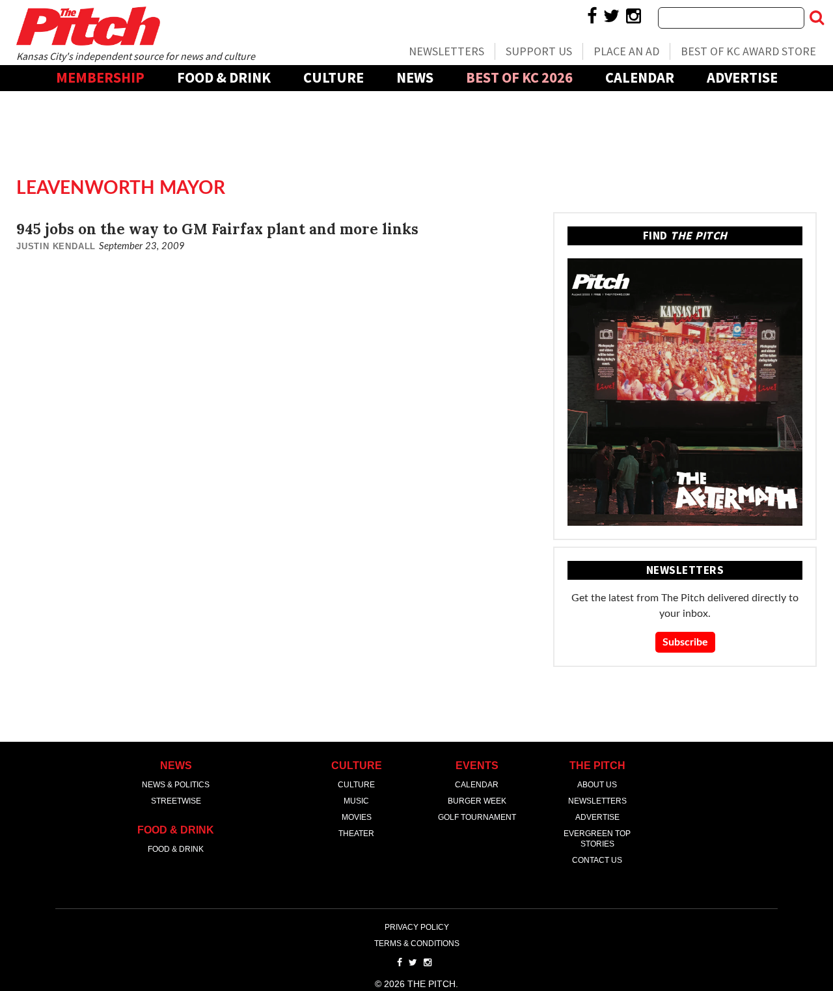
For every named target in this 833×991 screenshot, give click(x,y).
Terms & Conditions (416, 943)
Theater (356, 833)
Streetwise (176, 801)
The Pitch (88, 26)
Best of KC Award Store (748, 51)
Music (356, 801)
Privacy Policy (417, 927)
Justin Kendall (56, 246)
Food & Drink (224, 77)
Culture (333, 77)
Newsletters (446, 51)
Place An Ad (626, 51)
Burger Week (477, 801)
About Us (597, 784)
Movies (357, 817)
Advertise (742, 77)
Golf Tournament (477, 817)
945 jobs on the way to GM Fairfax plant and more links (217, 228)
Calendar (639, 77)
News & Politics (176, 784)
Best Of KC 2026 (519, 77)
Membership (100, 77)
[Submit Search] (816, 17)
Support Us (539, 51)
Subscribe (685, 642)
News (414, 77)
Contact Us (597, 860)
